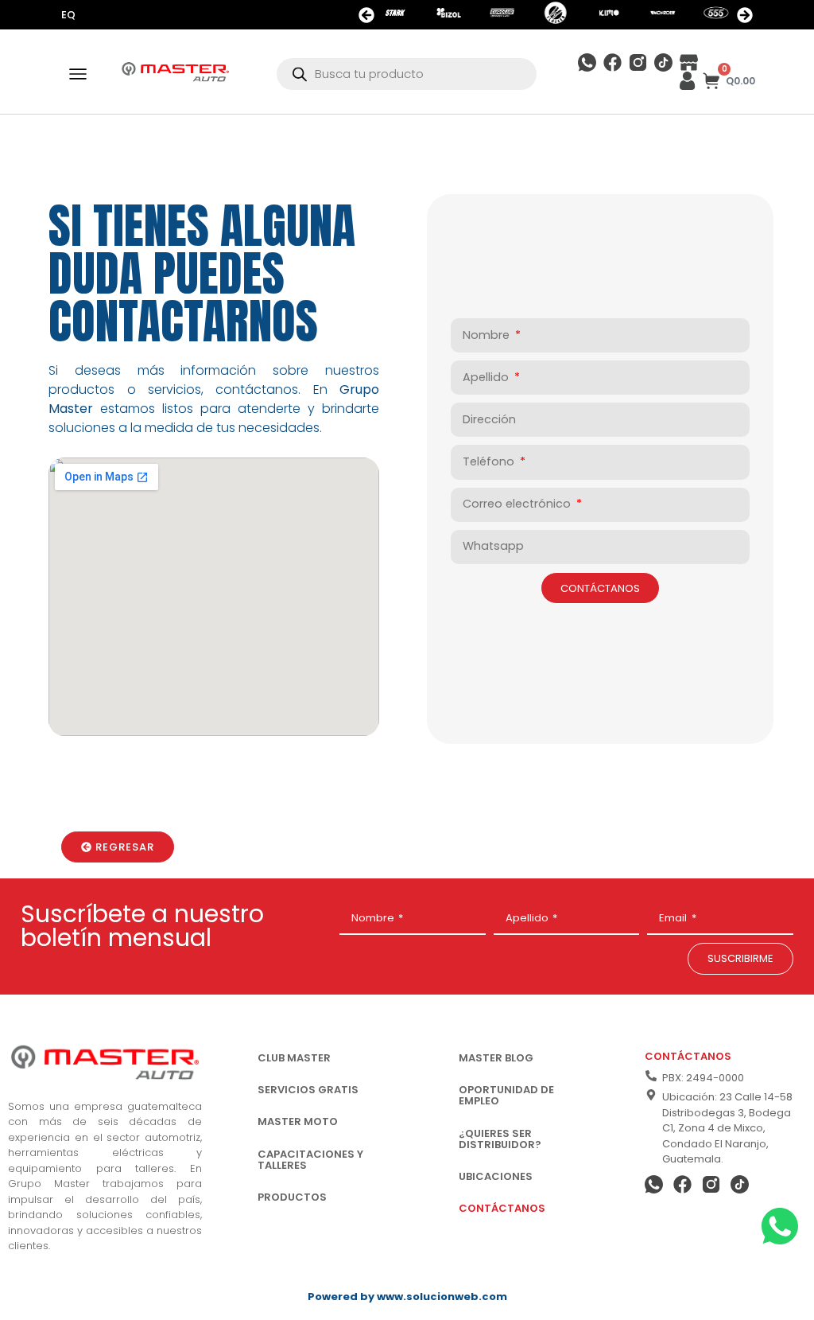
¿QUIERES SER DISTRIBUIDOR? (500, 1139)
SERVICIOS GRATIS (308, 1089)
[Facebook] (612, 62)
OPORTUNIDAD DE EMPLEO (506, 1095)
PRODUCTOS (292, 1197)
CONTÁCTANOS (502, 1208)
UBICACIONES (496, 1176)
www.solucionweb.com (442, 1296)
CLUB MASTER (294, 1057)
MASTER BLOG (496, 1057)
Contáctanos (688, 1056)
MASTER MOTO (298, 1121)
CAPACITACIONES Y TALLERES (310, 1160)
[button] (366, 15)
